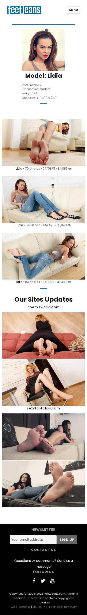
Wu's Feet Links (21, 607)
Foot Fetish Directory (63, 607)
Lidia (19, 168)
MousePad (40, 607)
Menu (73, 10)
